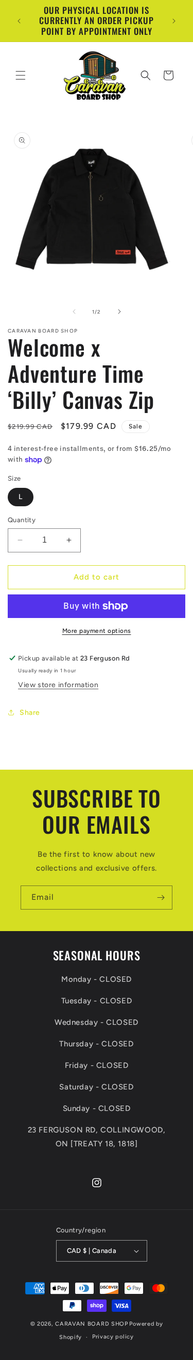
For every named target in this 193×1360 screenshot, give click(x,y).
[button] (20, 75)
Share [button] (30, 712)
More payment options (96, 630)
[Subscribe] (160, 897)
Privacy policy (113, 1336)
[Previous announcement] (19, 21)
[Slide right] (119, 311)
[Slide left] (74, 311)
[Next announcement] (174, 21)
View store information (58, 685)
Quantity (22, 520)
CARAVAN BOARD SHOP (91, 1324)
